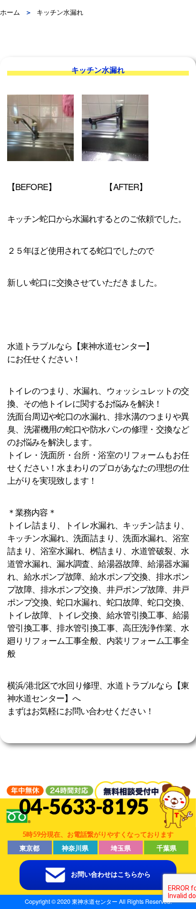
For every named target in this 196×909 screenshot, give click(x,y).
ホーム (10, 12)
